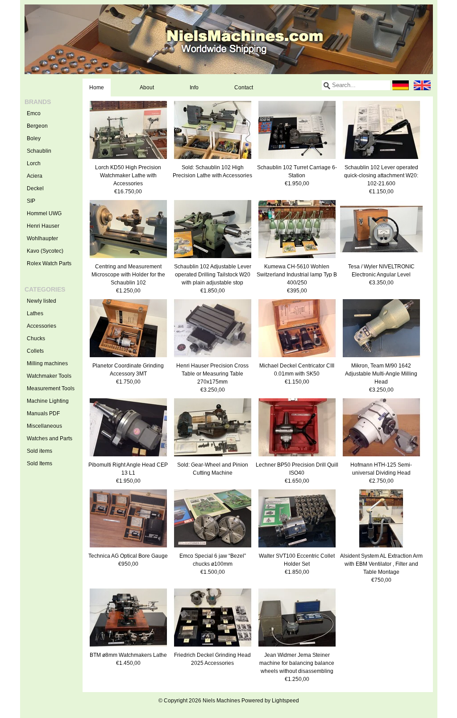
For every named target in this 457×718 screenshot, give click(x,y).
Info (194, 87)
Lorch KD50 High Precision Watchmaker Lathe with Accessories (128, 175)
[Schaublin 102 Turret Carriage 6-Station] (297, 159)
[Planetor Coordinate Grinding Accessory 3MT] (128, 358)
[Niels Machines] (229, 39)
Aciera (34, 176)
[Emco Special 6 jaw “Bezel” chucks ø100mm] (212, 548)
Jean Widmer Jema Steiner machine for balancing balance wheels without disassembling (296, 663)
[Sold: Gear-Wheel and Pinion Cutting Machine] (212, 457)
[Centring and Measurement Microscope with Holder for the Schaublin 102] (128, 258)
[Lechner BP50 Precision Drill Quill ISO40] (297, 457)
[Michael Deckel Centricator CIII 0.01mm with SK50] (297, 358)
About (147, 87)
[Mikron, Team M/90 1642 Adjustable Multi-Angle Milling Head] (381, 358)
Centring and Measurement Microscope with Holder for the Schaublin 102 (128, 274)
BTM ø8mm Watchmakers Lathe (128, 655)
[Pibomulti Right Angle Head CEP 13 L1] (128, 457)
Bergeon (37, 126)
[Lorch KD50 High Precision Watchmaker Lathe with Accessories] (128, 159)
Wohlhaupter (42, 238)
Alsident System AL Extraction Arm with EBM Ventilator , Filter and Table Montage (381, 564)
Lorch (34, 163)
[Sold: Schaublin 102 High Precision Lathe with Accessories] (212, 159)
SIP (31, 201)
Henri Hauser (43, 226)
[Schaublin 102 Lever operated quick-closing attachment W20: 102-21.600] (381, 159)
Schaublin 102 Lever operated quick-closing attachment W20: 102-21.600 (381, 175)
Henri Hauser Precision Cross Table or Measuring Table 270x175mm (212, 374)
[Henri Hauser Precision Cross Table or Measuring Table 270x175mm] (212, 358)
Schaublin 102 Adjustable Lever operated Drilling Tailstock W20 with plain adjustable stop (212, 274)
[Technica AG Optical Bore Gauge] (128, 548)
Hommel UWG (44, 213)
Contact (243, 87)
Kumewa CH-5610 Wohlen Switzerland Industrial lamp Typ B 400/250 (297, 274)
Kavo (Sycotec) (45, 251)
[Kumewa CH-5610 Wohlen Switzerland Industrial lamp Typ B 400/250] (297, 258)
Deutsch (400, 85)
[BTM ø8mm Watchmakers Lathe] (128, 647)
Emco (34, 113)
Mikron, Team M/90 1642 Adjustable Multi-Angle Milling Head (381, 374)
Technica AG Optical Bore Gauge (128, 556)
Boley (34, 138)
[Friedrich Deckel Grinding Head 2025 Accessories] (212, 647)
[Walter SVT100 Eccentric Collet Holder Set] (297, 548)
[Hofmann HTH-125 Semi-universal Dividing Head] (381, 457)
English (422, 85)
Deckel (35, 188)
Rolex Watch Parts (49, 263)
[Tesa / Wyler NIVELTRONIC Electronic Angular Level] (381, 258)
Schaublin (39, 151)
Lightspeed (285, 700)
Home (96, 87)
